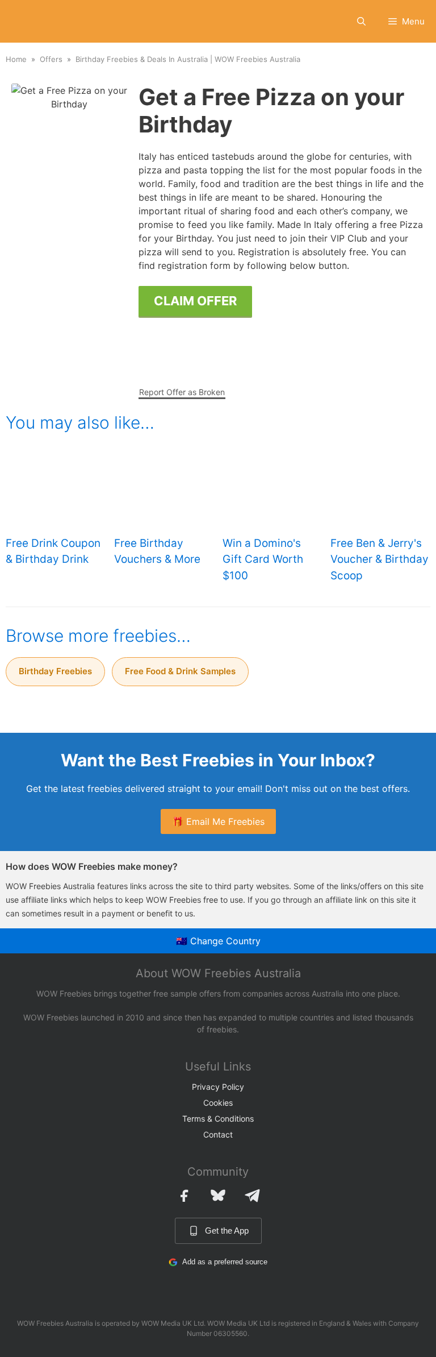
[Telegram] (252, 1195)
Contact (218, 1134)
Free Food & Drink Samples (180, 671)
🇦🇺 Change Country (218, 941)
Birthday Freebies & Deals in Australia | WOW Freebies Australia (188, 59)
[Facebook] (184, 1195)
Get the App (227, 1230)
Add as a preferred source (224, 1262)
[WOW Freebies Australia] (27, 21)
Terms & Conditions (218, 1118)
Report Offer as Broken (182, 392)
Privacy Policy (218, 1087)
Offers (51, 59)
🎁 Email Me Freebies (218, 821)
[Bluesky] (218, 1195)
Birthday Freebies (55, 671)
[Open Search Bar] (361, 21)
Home (16, 59)
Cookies (218, 1102)
